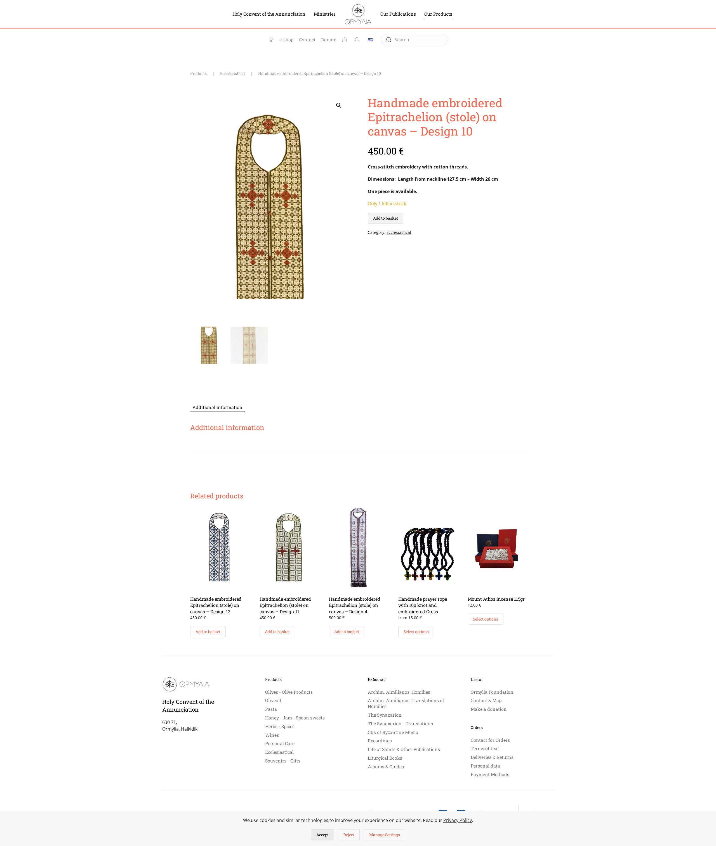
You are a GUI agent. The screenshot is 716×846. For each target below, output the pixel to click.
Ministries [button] (325, 14)
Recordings (380, 740)
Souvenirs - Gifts (282, 761)
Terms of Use (484, 748)
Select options (416, 631)
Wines (272, 735)
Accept (322, 834)
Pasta (271, 709)
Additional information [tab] (217, 407)
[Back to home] (358, 14)
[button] (339, 105)
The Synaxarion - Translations (400, 723)
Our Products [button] (438, 14)
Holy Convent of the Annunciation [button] (268, 14)
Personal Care (280, 743)
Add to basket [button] (208, 631)
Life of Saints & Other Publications (404, 749)
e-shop (286, 39)
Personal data (485, 766)
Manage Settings (384, 834)
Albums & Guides (386, 766)
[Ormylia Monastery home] (271, 39)
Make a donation (489, 709)
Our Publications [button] (398, 14)
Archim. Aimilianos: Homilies (399, 692)
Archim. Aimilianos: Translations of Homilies (406, 703)
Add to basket (385, 218)
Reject (348, 834)
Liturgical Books (385, 758)
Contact (307, 39)
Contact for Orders (490, 740)
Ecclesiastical (399, 232)
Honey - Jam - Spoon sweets (295, 718)
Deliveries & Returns (492, 757)
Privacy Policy (457, 820)
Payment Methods (490, 774)
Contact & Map (486, 700)
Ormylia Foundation (492, 692)
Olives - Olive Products (289, 692)
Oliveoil (273, 700)
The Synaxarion (385, 715)
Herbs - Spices (280, 726)
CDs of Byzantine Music (393, 732)
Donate (328, 39)
